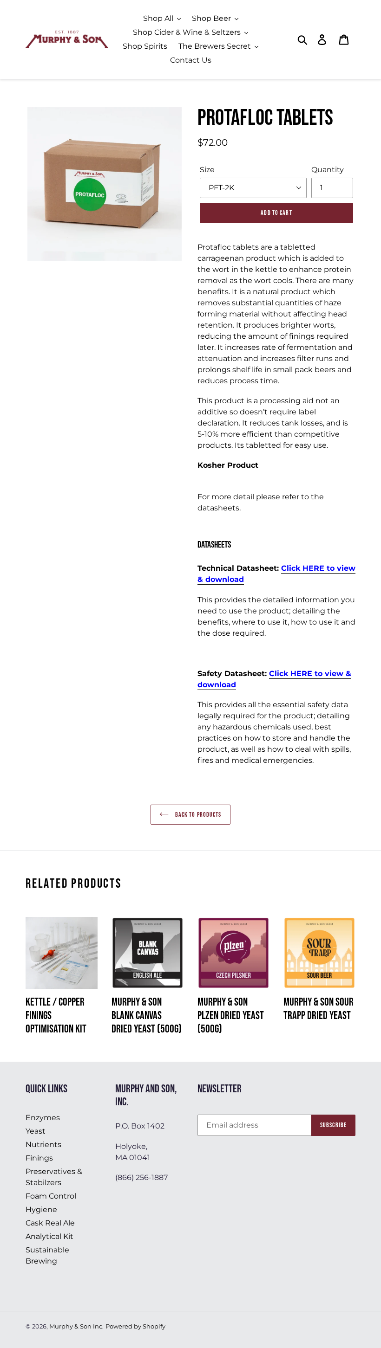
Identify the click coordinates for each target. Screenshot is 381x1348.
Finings (39, 1158)
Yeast (36, 1131)
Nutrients (43, 1144)
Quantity (327, 169)
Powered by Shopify (135, 1326)
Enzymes (43, 1117)
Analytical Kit (49, 1236)
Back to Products (197, 815)
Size (207, 169)
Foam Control (51, 1196)
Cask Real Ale (50, 1223)
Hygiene (41, 1209)
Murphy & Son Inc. (76, 1326)
